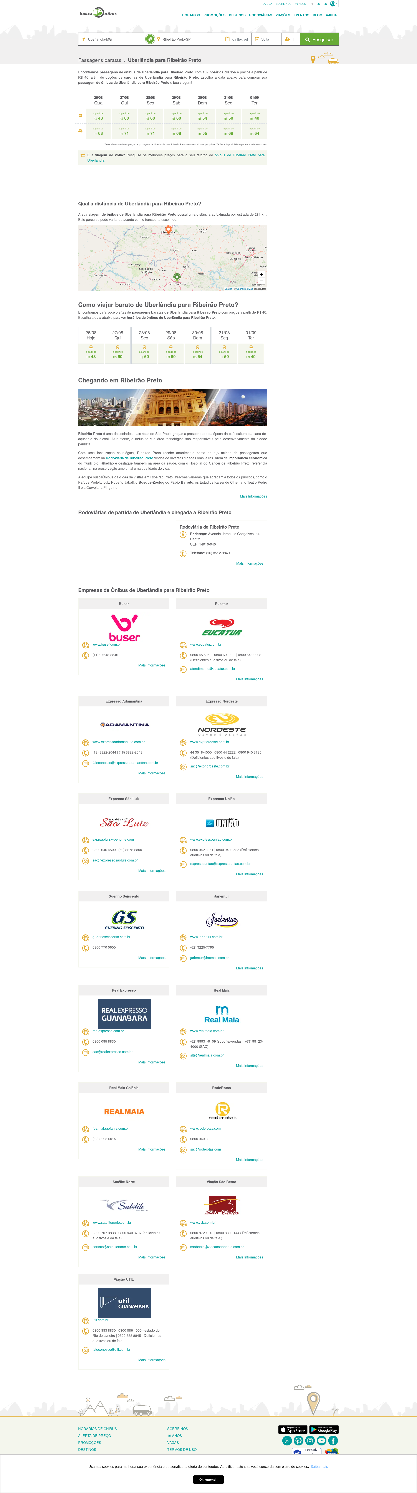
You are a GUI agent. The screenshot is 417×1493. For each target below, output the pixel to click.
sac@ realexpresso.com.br (112, 1051)
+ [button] (261, 274)
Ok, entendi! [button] (208, 1479)
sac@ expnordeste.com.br (209, 766)
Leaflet (228, 288)
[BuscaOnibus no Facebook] (333, 1440)
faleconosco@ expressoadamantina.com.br (125, 762)
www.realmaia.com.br (206, 1030)
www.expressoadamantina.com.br (119, 741)
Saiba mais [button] (319, 1466)
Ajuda (267, 3)
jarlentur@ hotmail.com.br (209, 957)
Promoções (214, 15)
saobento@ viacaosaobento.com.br (217, 1246)
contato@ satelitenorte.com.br (115, 1246)
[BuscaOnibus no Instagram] (310, 1440)
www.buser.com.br (107, 644)
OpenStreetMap (244, 288)
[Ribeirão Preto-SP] (177, 278)
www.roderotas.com (205, 1128)
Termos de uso (182, 1449)
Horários (191, 15)
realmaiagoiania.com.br (111, 1128)
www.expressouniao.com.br (211, 839)
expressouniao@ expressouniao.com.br (220, 863)
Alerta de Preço (94, 1435)
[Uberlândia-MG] (168, 230)
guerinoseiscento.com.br (111, 936)
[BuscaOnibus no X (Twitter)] (287, 1440)
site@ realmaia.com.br (207, 1055)
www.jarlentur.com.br (206, 936)
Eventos (301, 15)
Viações (283, 15)
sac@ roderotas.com (205, 1149)
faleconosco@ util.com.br (111, 1349)
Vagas (173, 1442)
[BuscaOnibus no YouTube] (321, 1440)
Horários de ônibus (97, 1428)
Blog (317, 15)
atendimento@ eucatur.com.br (212, 668)
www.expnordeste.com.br (209, 741)
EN (325, 3)
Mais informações (253, 496)
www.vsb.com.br (202, 1222)
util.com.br (100, 1319)
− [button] (261, 281)
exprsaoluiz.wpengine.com (113, 839)
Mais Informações (249, 563)
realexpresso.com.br (108, 1030)
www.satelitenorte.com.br (112, 1222)
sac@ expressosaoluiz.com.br (115, 860)
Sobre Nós (283, 3)
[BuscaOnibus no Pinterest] (298, 1440)
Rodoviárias (260, 15)
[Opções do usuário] (333, 3)
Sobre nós (177, 1428)
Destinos (237, 15)
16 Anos (300, 3)
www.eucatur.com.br (205, 644)
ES (318, 3)
